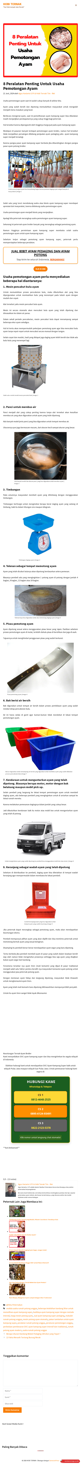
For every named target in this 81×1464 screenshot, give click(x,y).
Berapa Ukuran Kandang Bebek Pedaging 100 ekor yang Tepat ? (33, 1334)
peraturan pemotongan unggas (59, 1323)
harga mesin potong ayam (22, 1315)
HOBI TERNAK (12, 4)
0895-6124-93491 (40, 1113)
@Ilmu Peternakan (14, 1305)
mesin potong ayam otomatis (35, 1319)
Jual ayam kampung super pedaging (49, 1315)
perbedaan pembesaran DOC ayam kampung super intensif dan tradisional (35, 1326)
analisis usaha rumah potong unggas (21, 1308)
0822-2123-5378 (41, 1128)
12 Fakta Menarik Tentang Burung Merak (23, 1337)
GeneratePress (54, 1461)
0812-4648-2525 (41, 1099)
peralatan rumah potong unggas (31, 1323)
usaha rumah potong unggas (35, 1330)
